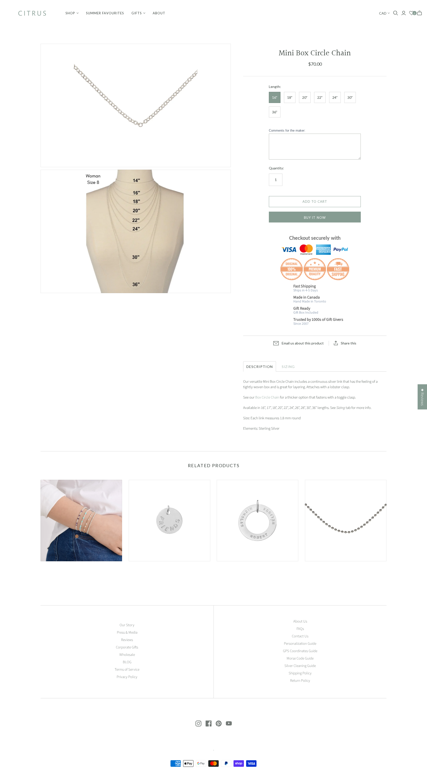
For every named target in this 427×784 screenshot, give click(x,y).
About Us (300, 621)
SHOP (70, 13)
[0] (411, 13)
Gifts (136, 13)
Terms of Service (127, 669)
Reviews (127, 640)
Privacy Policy (127, 677)
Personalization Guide (300, 643)
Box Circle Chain (267, 397)
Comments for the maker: (287, 130)
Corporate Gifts (127, 647)
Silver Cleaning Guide (300, 665)
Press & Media (127, 632)
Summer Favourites (105, 13)
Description (259, 366)
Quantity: (276, 168)
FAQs (300, 628)
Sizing (288, 366)
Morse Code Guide (300, 658)
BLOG (127, 662)
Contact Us (300, 636)
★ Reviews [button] (422, 396)
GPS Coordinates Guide (300, 651)
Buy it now (314, 218)
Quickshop (60, 570)
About (159, 13)
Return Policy (300, 680)
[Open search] (395, 13)
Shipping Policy (300, 673)
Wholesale (127, 654)
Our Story (127, 625)
